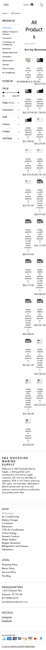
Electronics (7, 526)
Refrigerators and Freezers (15, 546)
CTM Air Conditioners (13, 529)
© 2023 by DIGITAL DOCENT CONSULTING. (18, 647)
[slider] (3, 92)
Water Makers (9, 539)
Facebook (7, 620)
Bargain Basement (11, 542)
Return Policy (8, 568)
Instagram (7, 617)
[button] (42, 4)
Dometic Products (11, 536)
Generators (7, 549)
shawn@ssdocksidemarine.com (14, 602)
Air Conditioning (10, 516)
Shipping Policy (9, 564)
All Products (8, 513)
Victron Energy (9, 533)
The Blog (6, 575)
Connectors (7, 523)
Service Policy (9, 572)
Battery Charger (10, 520)
